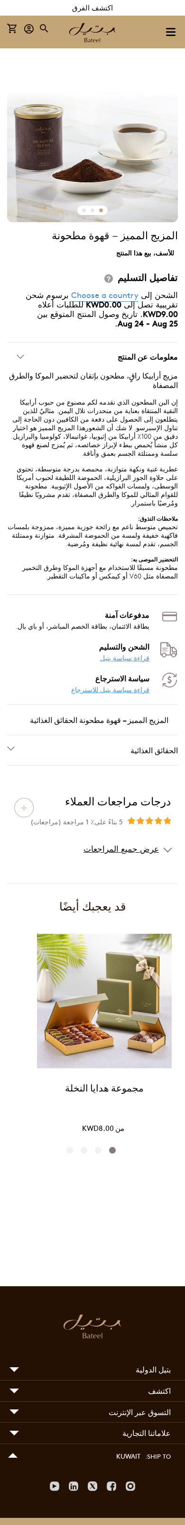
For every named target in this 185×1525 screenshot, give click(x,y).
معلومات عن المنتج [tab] (148, 356)
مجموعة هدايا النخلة (104, 1089)
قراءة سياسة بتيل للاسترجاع (110, 689)
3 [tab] (86, 1150)
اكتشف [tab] (159, 1391)
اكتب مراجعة (24, 807)
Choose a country (105, 294)
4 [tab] (72, 1150)
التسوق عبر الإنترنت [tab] (140, 1412)
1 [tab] (115, 1150)
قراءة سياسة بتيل (124, 657)
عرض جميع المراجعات (121, 848)
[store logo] (92, 34)
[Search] (44, 28)
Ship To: (158, 1456)
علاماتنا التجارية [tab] (146, 1433)
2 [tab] (101, 1150)
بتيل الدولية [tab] (153, 1369)
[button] (29, 28)
